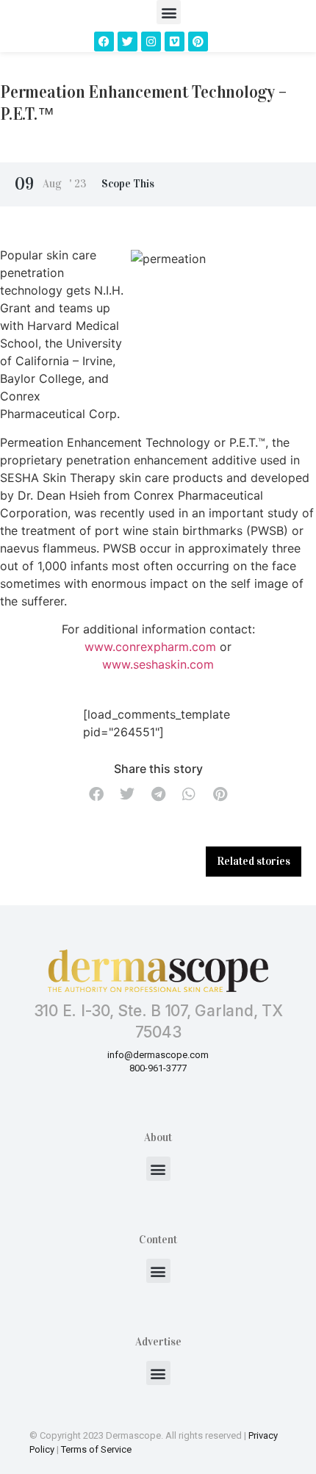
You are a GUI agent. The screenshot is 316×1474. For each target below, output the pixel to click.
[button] (169, 12)
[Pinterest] (198, 41)
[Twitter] (127, 41)
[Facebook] (104, 41)
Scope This (127, 183)
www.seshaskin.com (158, 664)
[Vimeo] (174, 41)
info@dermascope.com (158, 1054)
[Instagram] (151, 41)
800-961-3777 (158, 1068)
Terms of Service (96, 1449)
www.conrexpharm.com (150, 646)
